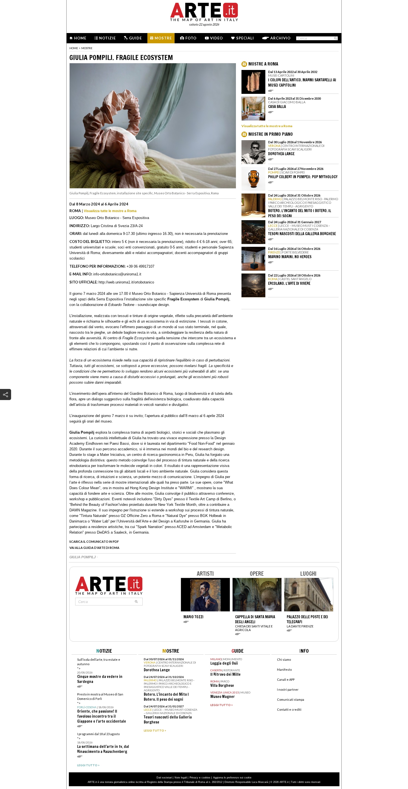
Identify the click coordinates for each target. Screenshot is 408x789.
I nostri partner (288, 689)
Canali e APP (285, 679)
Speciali (245, 38)
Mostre (163, 38)
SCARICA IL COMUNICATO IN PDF (94, 541)
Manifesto (284, 669)
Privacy (194, 777)
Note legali (181, 777)
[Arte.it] (204, 11)
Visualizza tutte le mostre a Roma (110, 211)
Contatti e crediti (289, 709)
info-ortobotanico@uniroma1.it (117, 274)
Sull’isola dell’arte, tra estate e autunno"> (99, 671)
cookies (206, 777)
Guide (135, 38)
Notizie (107, 38)
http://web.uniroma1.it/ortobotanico (126, 282)
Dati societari (164, 777)
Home (80, 38)
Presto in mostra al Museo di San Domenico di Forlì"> (101, 708)
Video (216, 38)
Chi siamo (284, 659)
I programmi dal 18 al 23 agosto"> (103, 743)
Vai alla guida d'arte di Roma (94, 547)
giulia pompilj (83, 557)
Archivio (280, 38)
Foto (191, 38)
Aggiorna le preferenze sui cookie (232, 777)
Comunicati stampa (290, 699)
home (73, 48)
